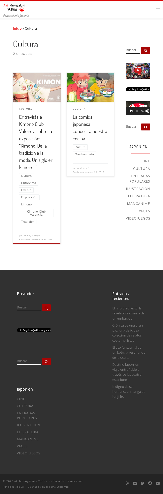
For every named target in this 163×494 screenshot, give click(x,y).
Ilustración (138, 188)
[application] (138, 108)
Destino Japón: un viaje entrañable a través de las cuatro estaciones (127, 372)
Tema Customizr (59, 486)
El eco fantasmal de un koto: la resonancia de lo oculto (129, 352)
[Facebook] (150, 483)
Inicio (17, 28)
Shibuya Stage (32, 235)
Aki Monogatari (24, 481)
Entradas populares (139, 179)
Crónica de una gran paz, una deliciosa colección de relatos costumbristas (127, 333)
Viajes (144, 211)
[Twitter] (143, 483)
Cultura (141, 168)
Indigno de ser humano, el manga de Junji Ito (128, 391)
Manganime (138, 203)
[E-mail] (135, 483)
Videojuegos (138, 218)
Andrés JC (83, 168)
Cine (146, 161)
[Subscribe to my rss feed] (127, 483)
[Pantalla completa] (149, 111)
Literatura (139, 196)
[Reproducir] (131, 111)
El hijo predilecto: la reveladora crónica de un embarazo (128, 313)
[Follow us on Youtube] (158, 483)
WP (23, 486)
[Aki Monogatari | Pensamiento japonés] (14, 6)
